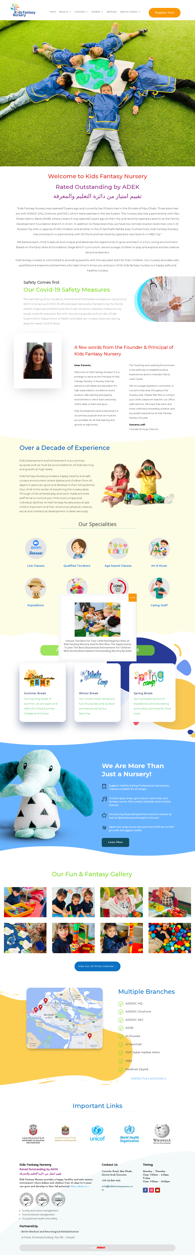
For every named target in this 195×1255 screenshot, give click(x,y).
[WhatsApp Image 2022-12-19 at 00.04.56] (97, 22)
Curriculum (80, 12)
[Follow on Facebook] (145, 1153)
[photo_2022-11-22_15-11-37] (73, 879)
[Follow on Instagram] (151, 1153)
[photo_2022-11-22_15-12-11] (25, 879)
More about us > (80, 1150)
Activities (96, 12)
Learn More (115, 805)
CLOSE (132, 597)
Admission (112, 12)
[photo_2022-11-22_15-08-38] (73, 915)
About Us (63, 12)
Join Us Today (97, 584)
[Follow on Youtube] (157, 1153)
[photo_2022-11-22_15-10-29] (170, 879)
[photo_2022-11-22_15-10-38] (121, 879)
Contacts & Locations (147, 1042)
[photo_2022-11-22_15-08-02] (170, 915)
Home (53, 12)
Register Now (164, 12)
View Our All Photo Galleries (96, 929)
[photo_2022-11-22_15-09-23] (25, 915)
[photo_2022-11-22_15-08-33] (121, 915)
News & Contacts (129, 12)
